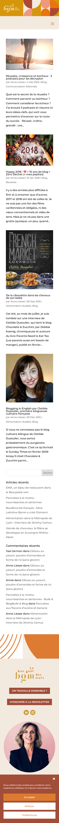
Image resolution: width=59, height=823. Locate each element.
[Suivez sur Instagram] (32, 712)
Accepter (29, 797)
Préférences (29, 815)
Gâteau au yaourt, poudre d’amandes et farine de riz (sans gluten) (25, 555)
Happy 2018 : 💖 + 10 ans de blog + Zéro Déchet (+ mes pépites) (28, 173)
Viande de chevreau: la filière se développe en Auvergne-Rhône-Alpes (27, 533)
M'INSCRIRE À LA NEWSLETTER (29, 702)
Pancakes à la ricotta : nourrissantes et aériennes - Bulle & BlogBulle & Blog (29, 599)
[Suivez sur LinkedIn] (26, 712)
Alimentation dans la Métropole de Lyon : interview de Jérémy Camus (27, 618)
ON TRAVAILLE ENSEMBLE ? (29, 690)
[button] (54, 778)
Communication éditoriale (21, 86)
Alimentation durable (18, 305)
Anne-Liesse (17, 82)
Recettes (11, 182)
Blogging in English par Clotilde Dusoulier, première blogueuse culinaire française (27, 411)
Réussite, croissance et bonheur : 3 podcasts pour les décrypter (29, 77)
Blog (44, 82)
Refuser (29, 806)
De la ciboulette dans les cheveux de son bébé (28, 296)
